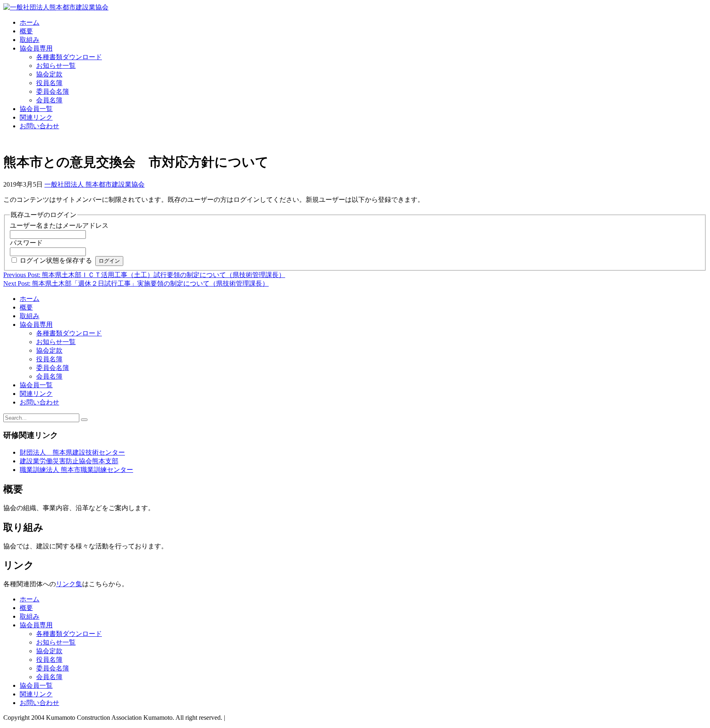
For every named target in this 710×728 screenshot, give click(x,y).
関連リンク (36, 117)
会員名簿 (49, 100)
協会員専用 (36, 48)
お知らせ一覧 (56, 65)
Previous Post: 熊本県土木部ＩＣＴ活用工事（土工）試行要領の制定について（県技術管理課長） (144, 274)
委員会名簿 (52, 91)
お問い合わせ (39, 125)
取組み (29, 39)
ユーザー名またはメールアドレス (59, 225)
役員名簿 (49, 82)
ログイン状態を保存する (56, 260)
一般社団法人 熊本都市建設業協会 (94, 184)
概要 (26, 31)
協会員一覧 (36, 108)
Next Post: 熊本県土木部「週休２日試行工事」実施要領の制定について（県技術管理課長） (136, 283)
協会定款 (49, 74)
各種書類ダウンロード (69, 56)
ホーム (29, 22)
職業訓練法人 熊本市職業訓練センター (76, 469)
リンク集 (69, 583)
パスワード (26, 242)
